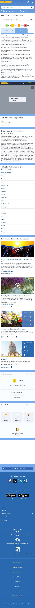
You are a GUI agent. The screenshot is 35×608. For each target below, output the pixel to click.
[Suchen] (31, 7)
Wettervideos (5, 517)
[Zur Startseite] (7, 1)
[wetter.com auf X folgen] (15, 481)
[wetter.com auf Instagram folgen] (25, 481)
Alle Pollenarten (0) (21, 30)
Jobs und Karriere (17, 562)
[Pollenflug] (28, 2)
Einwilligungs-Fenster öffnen (17, 572)
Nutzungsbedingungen (17, 595)
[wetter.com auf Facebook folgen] (10, 481)
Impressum (17, 581)
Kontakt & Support (17, 577)
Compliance (17, 586)
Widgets (4, 510)
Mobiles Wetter (6, 513)
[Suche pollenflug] (31, 19)
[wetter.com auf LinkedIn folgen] (20, 481)
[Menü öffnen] (32, 2)
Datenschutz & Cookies (17, 567)
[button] (17, 507)
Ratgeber (4, 520)
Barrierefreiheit (17, 591)
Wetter (4, 507)
